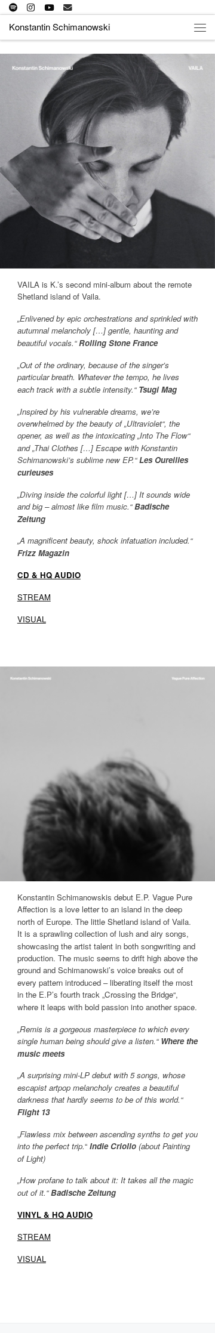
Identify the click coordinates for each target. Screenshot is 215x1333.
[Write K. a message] (67, 7)
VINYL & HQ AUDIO (55, 1214)
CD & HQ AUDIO (49, 575)
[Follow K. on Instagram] (31, 7)
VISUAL (31, 619)
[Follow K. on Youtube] (49, 7)
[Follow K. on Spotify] (13, 7)
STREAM (34, 597)
